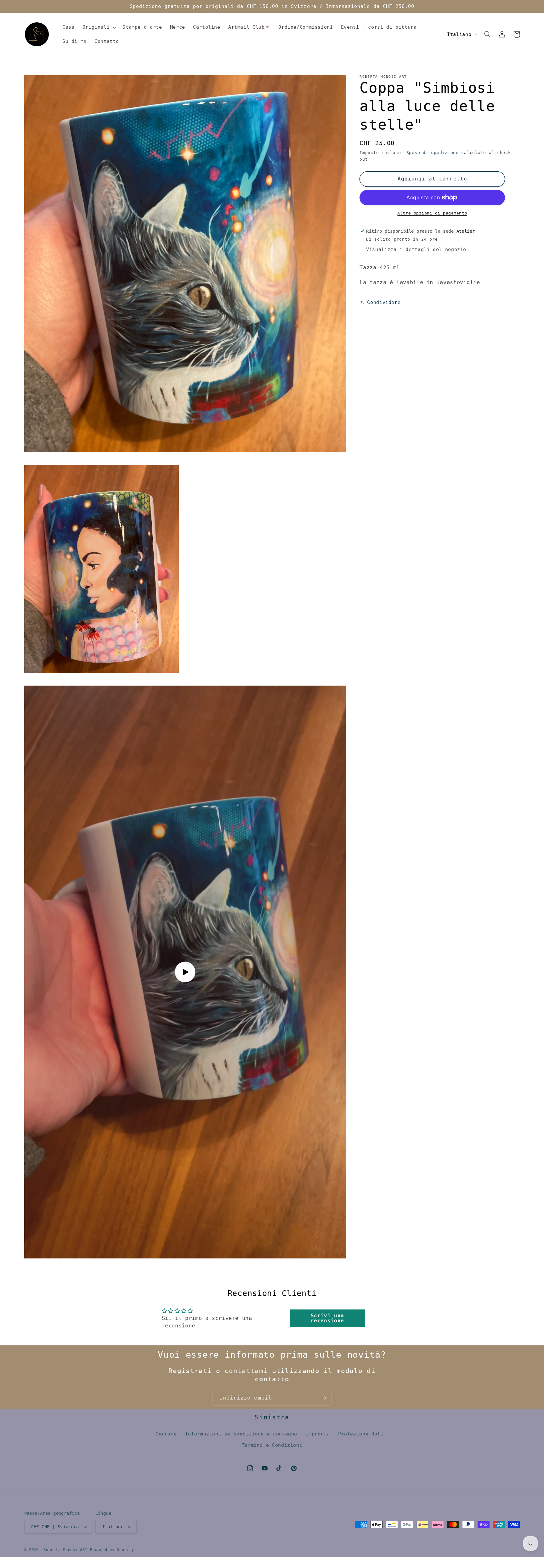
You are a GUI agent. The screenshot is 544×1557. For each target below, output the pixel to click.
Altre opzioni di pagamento (432, 213)
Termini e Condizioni (272, 1445)
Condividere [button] (383, 302)
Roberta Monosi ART (65, 1550)
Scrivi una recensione (327, 1318)
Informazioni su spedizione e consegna (241, 1433)
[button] (98, 27)
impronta (317, 1433)
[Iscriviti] (324, 1398)
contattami (246, 1371)
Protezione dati (360, 1433)
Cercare (166, 1433)
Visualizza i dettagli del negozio (416, 249)
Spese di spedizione (432, 152)
